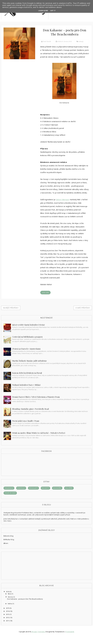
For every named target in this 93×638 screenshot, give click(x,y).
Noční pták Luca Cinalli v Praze (25, 421)
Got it (53, 10)
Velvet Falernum (62, 199)
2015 (8, 608)
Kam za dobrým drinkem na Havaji (27, 373)
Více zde (45, 292)
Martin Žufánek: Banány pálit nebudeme (29, 361)
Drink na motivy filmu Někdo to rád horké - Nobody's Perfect (38, 433)
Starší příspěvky (82, 308)
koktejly (80, 41)
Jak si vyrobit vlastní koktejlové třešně (28, 325)
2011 (8, 621)
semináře (57, 488)
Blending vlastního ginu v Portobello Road (30, 409)
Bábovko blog (8, 536)
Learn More (43, 10)
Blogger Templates (38, 632)
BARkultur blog (9, 539)
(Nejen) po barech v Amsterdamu (26, 349)
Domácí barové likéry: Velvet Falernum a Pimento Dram (36, 397)
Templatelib (70, 632)
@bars (6, 543)
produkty (33, 488)
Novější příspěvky (10, 308)
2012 (8, 617)
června (10, 597)
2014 (8, 611)
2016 (8, 592)
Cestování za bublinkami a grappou (27, 337)
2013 (8, 614)
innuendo (9, 488)
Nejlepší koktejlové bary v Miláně (26, 385)
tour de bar (10, 493)
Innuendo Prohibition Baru (23, 513)
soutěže (69, 488)
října (9, 594)
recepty (45, 488)
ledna (10, 604)
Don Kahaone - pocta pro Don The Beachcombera (64, 32)
